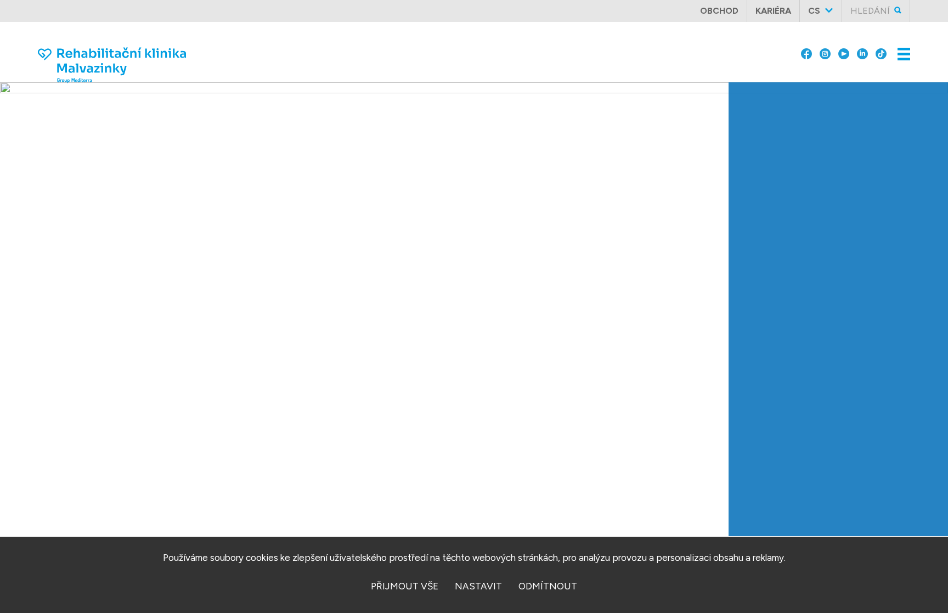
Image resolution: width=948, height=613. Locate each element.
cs (814, 10)
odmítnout (547, 586)
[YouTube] (843, 45)
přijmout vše (404, 586)
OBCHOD (719, 10)
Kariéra (773, 10)
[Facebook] (806, 45)
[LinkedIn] (862, 45)
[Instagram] (825, 45)
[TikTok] (881, 45)
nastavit (478, 586)
